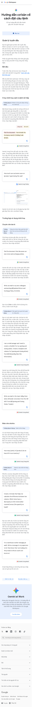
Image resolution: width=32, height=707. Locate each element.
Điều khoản (13, 704)
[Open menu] (2, 2)
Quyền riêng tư (5, 704)
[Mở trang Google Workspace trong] (10, 2)
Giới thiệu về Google (22, 704)
